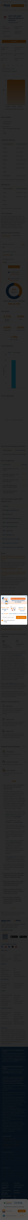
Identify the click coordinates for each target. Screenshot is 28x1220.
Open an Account (21, 617)
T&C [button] (6, 621)
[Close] (26, 596)
